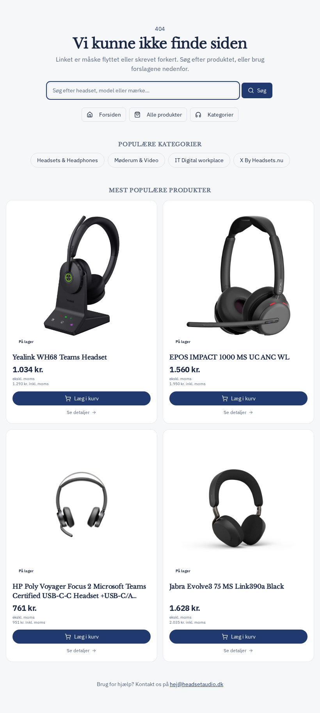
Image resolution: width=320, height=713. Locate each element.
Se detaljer (78, 412)
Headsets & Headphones (67, 160)
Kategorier (220, 114)
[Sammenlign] (146, 210)
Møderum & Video (136, 160)
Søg (261, 90)
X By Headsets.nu (261, 160)
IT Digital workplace (199, 160)
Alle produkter (164, 114)
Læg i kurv (86, 398)
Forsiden (110, 114)
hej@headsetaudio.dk (196, 684)
